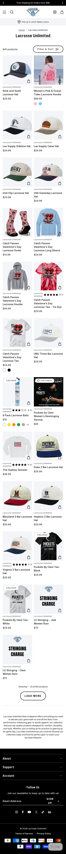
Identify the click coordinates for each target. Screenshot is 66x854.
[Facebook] (23, 812)
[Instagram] (16, 812)
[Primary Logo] (33, 12)
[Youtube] (29, 812)
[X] (36, 812)
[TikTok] (43, 812)
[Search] (12, 12)
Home (22, 30)
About (7, 759)
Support (8, 767)
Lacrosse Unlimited (12, 87)
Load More (33, 695)
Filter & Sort (45, 49)
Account (9, 776)
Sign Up (50, 800)
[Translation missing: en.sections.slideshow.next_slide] (62, 3)
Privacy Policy (44, 833)
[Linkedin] (49, 812)
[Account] (55, 12)
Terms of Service (24, 833)
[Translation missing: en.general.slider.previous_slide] (3, 3)
